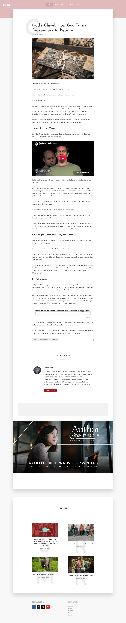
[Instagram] (43, 607)
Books (57, 4)
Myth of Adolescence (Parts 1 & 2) (45, 574)
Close (82, 311)
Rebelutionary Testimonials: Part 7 (81, 576)
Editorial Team (45, 548)
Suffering (54, 339)
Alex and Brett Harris (45, 577)
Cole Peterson (38, 34)
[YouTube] (48, 607)
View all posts (50, 390)
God (35, 339)
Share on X (87, 317)
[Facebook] (34, 607)
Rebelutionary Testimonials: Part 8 (81, 544)
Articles (49, 4)
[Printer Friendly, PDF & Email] (93, 340)
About (77, 4)
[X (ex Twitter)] (38, 607)
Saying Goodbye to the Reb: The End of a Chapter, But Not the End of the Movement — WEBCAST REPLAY (45, 543)
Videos (71, 4)
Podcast (63, 4)
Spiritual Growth (44, 339)
